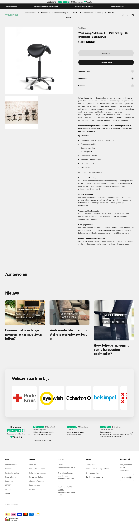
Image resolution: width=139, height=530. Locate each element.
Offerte (111, 13)
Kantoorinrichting (59, 13)
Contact (69, 17)
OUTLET (74, 13)
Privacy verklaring (36, 477)
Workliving (82, 28)
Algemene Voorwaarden (38, 481)
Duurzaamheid (34, 485)
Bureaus (44, 13)
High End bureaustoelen (95, 477)
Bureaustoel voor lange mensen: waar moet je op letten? (23, 334)
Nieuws (32, 489)
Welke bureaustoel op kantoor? (97, 469)
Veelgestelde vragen (37, 469)
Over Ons (32, 465)
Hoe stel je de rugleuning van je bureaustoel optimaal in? (111, 349)
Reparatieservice (86, 13)
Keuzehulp (99, 13)
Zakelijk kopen (91, 465)
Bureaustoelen (30, 13)
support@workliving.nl (66, 467)
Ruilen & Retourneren (37, 473)
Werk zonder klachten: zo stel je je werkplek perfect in (68, 334)
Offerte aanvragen (106, 62)
